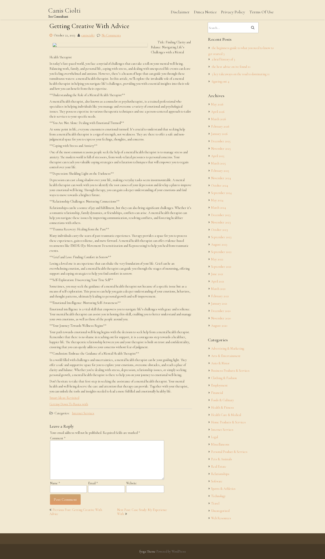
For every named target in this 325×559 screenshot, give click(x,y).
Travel (215, 503)
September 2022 (221, 252)
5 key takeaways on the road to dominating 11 (241, 74)
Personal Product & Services (229, 452)
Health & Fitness (222, 408)
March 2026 (218, 119)
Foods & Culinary (222, 400)
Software (216, 481)
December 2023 (221, 215)
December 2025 (221, 141)
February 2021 (220, 296)
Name (55, 483)
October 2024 (219, 185)
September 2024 (221, 193)
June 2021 (217, 274)
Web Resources (221, 518)
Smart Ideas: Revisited (64, 398)
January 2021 (219, 304)
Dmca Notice (205, 12)
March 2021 (218, 289)
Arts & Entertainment (226, 356)
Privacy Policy (233, 12)
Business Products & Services (230, 371)
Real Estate (218, 467)
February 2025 (220, 171)
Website (131, 483)
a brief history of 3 (223, 59)
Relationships (220, 474)
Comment (57, 438)
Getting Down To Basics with (68, 404)
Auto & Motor (220, 363)
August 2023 (219, 244)
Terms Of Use (261, 12)
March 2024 (218, 208)
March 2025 (218, 163)
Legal (214, 437)
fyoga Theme (147, 551)
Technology (218, 496)
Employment (219, 385)
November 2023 (221, 222)
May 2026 (217, 104)
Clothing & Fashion (224, 378)
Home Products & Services (228, 422)
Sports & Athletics (223, 489)
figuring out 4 (220, 81)
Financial (217, 393)
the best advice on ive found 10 (231, 67)
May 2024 (217, 200)
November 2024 (221, 178)
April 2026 (217, 112)
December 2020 (221, 311)
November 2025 (221, 149)
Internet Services (83, 413)
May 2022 (217, 259)
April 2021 (217, 281)
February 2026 (220, 126)
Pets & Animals (221, 459)
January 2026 (219, 134)
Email (93, 483)
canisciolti (87, 35)
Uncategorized (220, 511)
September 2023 (221, 237)
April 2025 (217, 156)
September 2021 (221, 267)
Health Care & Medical (226, 415)
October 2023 (219, 230)
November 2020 (221, 318)
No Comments (111, 35)
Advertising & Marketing (227, 348)
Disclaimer (180, 12)
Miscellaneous (220, 444)
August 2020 (219, 326)
